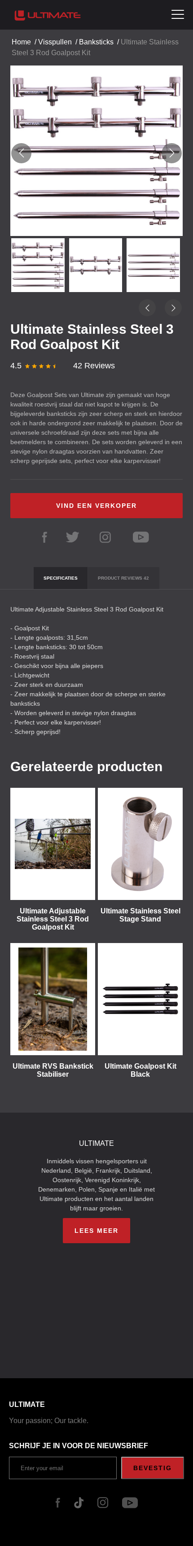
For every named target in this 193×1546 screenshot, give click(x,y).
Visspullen (55, 42)
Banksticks (96, 42)
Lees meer (96, 1230)
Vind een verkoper (96, 505)
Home (21, 42)
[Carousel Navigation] (96, 153)
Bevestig (152, 1468)
